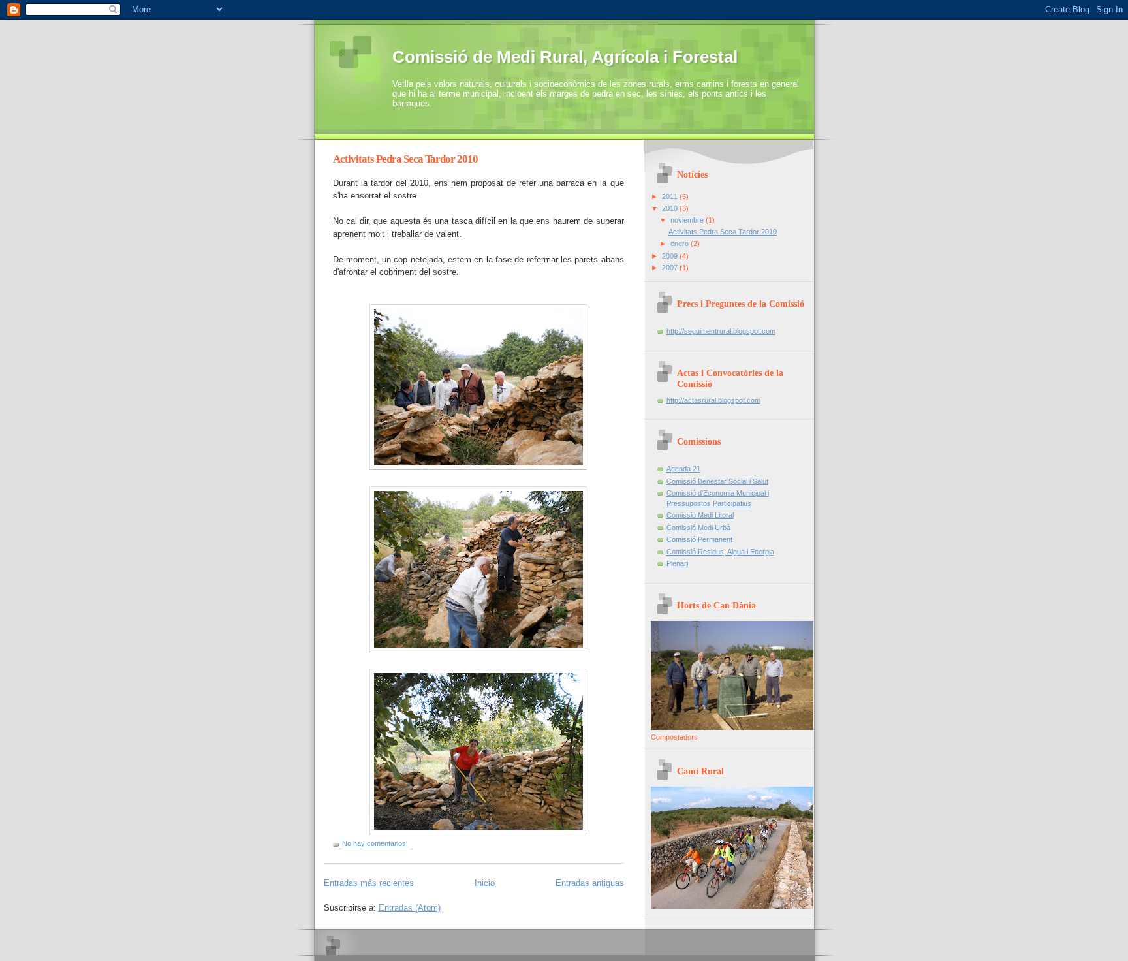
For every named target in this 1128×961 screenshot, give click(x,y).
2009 (671, 256)
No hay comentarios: (376, 843)
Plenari (677, 563)
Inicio (485, 883)
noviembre (688, 220)
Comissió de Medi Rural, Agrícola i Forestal (565, 57)
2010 (671, 208)
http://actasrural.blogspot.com (713, 400)
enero (680, 243)
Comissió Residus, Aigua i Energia (720, 552)
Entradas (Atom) (410, 908)
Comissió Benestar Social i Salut (717, 481)
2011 (671, 196)
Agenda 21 (683, 469)
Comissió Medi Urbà (698, 527)
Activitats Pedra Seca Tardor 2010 (405, 159)
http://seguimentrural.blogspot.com (721, 331)
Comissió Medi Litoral (700, 515)
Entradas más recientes (369, 883)
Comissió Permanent (699, 539)
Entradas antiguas (590, 883)
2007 (671, 268)
